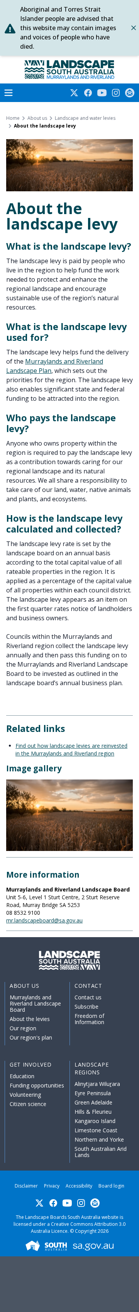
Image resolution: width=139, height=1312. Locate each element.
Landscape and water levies (85, 118)
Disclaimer (26, 1186)
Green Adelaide (93, 1102)
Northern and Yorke (99, 1139)
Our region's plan (31, 1037)
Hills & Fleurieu (93, 1111)
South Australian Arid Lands (101, 1152)
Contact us (88, 997)
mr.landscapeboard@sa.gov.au (44, 920)
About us (37, 118)
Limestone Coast (96, 1130)
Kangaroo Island (95, 1121)
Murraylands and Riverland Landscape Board (35, 1003)
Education (22, 1076)
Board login (111, 1186)
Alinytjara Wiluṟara (97, 1083)
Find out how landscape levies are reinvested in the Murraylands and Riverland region (71, 749)
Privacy (51, 1186)
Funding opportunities (37, 1085)
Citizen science (28, 1104)
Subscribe (86, 1006)
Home (13, 118)
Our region (23, 1028)
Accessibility (79, 1186)
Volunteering (25, 1094)
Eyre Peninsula (93, 1093)
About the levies (30, 1019)
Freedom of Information (89, 1019)
